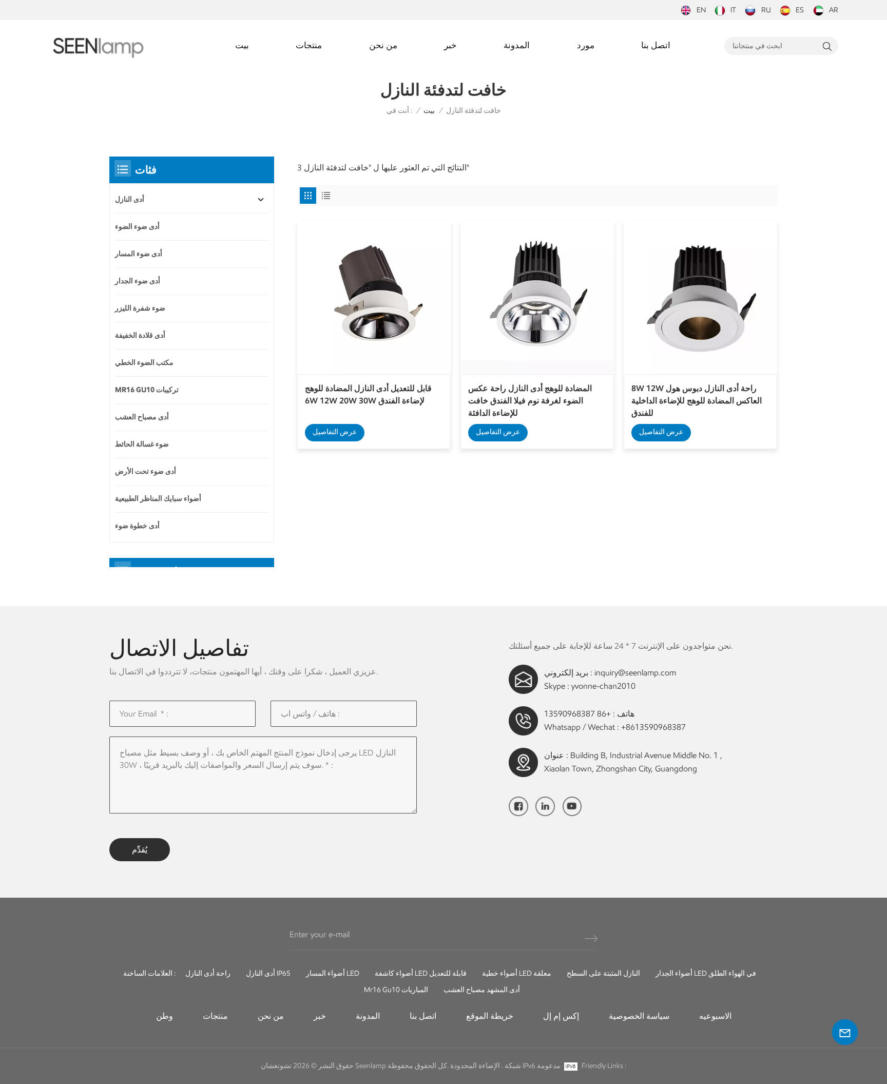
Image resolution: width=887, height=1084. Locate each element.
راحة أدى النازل (207, 973)
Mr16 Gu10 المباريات (396, 989)
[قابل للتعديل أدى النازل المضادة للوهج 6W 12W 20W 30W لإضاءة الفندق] (374, 297)
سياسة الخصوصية (639, 1016)
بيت (242, 45)
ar (833, 10)
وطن (164, 1016)
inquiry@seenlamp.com (635, 673)
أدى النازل (129, 199)
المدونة (517, 45)
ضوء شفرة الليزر (140, 308)
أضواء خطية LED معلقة (516, 973)
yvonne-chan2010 (603, 686)
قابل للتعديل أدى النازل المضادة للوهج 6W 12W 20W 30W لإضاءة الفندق (368, 394)
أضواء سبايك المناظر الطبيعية (158, 498)
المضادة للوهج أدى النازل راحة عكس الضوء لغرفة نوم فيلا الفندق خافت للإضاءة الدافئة (530, 400)
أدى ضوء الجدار (137, 281)
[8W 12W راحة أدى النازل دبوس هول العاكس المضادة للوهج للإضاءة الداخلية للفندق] (700, 297)
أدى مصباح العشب (142, 417)
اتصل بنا (655, 45)
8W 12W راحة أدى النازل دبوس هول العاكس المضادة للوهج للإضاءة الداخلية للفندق (696, 400)
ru (766, 10)
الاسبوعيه (715, 1016)
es (800, 10)
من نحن (383, 45)
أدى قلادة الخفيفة (140, 335)
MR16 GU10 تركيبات (147, 389)
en (701, 10)
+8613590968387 (653, 727)
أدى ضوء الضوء (137, 226)
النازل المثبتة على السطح (603, 973)
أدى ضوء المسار (138, 253)
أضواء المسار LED (332, 973)
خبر (450, 45)
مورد (585, 45)
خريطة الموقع (489, 1016)
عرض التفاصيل (335, 432)
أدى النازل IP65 (268, 973)
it (733, 10)
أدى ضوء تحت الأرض (145, 471)
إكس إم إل (561, 1016)
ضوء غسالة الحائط (142, 444)
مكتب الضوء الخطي (144, 362)
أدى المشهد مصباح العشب (482, 989)
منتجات (309, 45)
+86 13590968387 (577, 714)
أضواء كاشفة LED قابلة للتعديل (421, 973)
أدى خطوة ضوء (137, 525)
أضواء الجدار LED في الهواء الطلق (705, 973)
